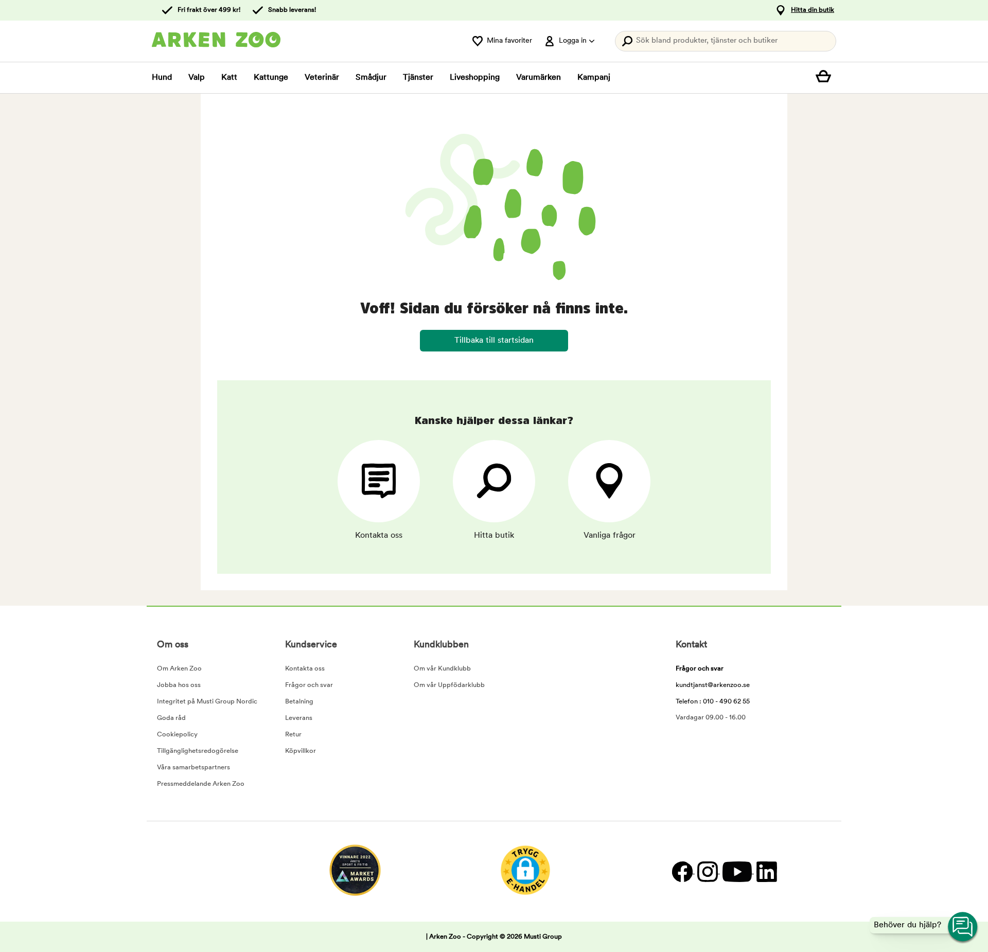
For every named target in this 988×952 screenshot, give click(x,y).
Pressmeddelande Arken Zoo (200, 784)
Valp (196, 78)
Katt (229, 78)
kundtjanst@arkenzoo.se (713, 685)
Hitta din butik (812, 10)
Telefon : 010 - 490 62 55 (713, 701)
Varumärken (538, 78)
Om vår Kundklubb (442, 668)
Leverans (298, 718)
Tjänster (418, 78)
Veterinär (322, 78)
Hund (162, 78)
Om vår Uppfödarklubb (449, 685)
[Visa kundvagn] (826, 77)
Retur (293, 734)
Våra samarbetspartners (193, 767)
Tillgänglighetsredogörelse (197, 751)
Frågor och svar (309, 685)
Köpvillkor (300, 751)
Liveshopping (475, 78)
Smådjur (371, 78)
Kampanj (593, 78)
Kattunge (271, 78)
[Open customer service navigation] (963, 927)
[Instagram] (707, 871)
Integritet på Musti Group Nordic (207, 701)
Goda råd (171, 718)
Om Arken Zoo (179, 668)
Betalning (299, 701)
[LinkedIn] (765, 871)
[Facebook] (682, 871)
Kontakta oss (305, 668)
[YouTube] (737, 871)
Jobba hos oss (179, 685)
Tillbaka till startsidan (494, 341)
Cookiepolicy (177, 734)
